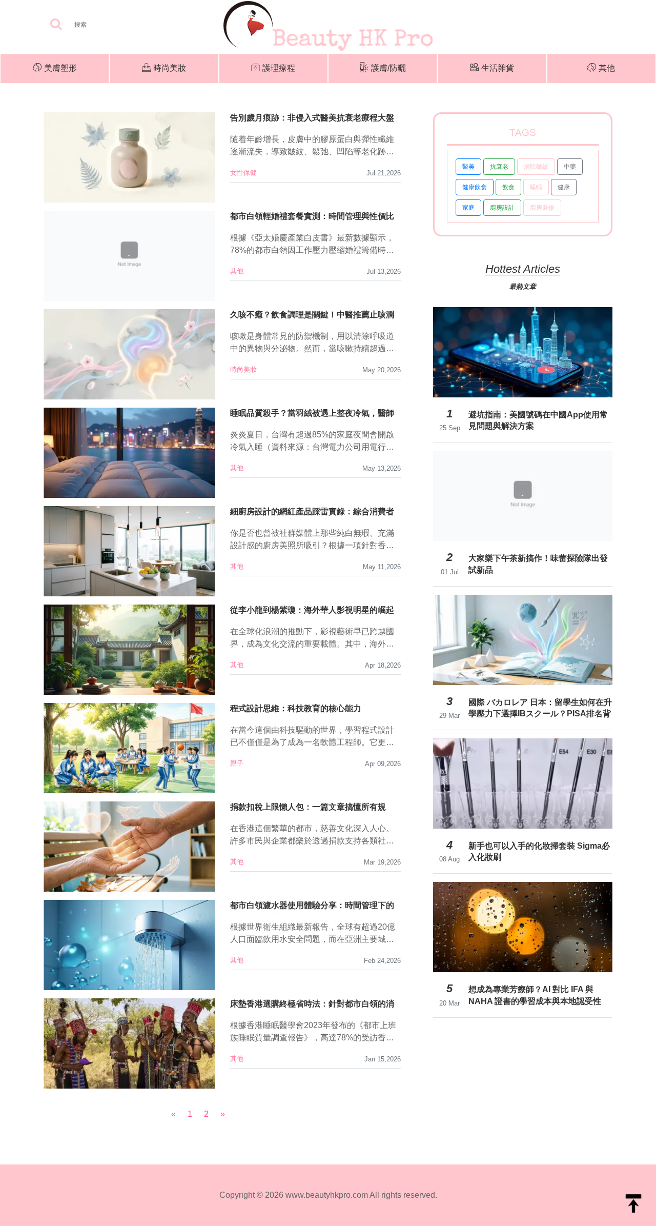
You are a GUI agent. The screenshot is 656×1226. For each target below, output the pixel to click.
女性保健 (243, 172)
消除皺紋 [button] (536, 166)
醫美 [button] (468, 166)
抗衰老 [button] (499, 166)
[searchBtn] (56, 24)
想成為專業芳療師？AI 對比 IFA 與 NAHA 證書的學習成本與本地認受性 (534, 995)
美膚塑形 (60, 68)
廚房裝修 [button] (542, 207)
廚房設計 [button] (502, 207)
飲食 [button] (508, 187)
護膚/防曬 (388, 68)
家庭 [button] (468, 207)
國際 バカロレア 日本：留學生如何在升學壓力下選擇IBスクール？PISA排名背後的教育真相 (540, 708)
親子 (236, 763)
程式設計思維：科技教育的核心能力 (295, 708)
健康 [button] (564, 187)
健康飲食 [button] (474, 187)
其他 (607, 68)
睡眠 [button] (536, 187)
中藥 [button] (570, 166)
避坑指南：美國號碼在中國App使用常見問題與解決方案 (538, 420)
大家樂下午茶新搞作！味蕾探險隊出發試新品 (538, 564)
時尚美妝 (169, 68)
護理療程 (278, 68)
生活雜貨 (497, 68)
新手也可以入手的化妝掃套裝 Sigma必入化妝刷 (539, 851)
